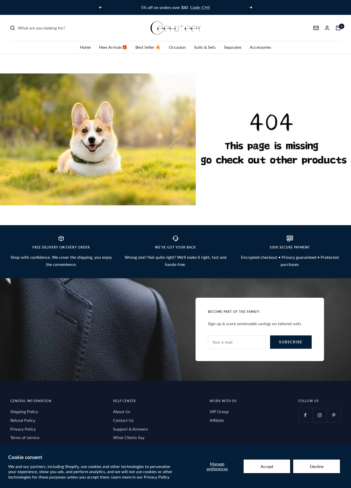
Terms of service (24, 437)
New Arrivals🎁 (113, 47)
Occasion (177, 47)
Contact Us (123, 420)
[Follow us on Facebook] (305, 415)
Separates (233, 47)
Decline (317, 466)
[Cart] (338, 28)
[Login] (327, 28)
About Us (121, 411)
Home (85, 47)
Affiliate (217, 420)
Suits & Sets (205, 47)
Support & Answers (130, 428)
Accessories (260, 47)
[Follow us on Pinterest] (334, 415)
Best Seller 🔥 (148, 47)
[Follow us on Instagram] (319, 415)
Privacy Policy (156, 476)
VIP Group (219, 411)
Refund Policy (22, 420)
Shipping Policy (24, 411)
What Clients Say (128, 437)
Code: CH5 (200, 7)
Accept (267, 466)
